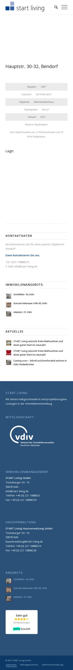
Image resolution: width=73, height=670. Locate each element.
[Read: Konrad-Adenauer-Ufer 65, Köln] (8, 305)
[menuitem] (54, 7)
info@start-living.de (25, 266)
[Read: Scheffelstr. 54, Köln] (8, 296)
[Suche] (54, 7)
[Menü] (63, 7)
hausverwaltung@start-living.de (24, 541)
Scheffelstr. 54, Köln (23, 294)
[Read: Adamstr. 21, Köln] (8, 314)
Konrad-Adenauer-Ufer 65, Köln (30, 303)
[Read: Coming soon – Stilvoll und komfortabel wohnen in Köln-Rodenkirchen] (8, 362)
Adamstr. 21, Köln (22, 312)
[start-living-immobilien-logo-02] (30, 7)
